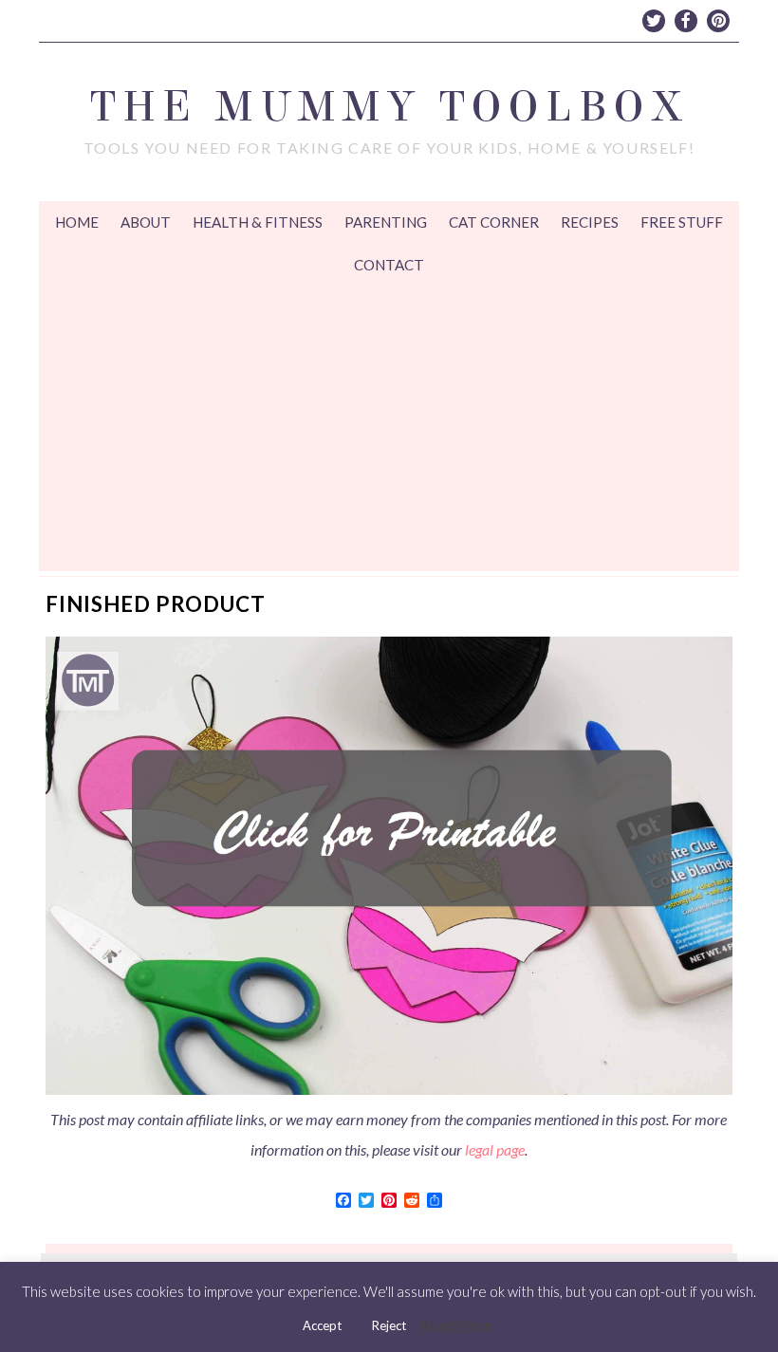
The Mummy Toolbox (389, 107)
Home (77, 222)
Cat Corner (494, 222)
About (145, 222)
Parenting (385, 222)
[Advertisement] (389, 429)
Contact (389, 264)
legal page (495, 1149)
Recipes (590, 222)
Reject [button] (389, 1325)
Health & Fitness (258, 222)
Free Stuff (681, 222)
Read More (456, 1324)
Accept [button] (322, 1325)
